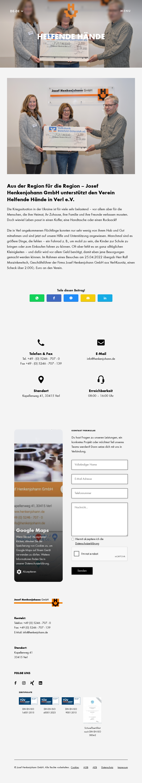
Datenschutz (107, 767)
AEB (95, 767)
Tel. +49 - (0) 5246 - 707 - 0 (41, 359)
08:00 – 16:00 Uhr (101, 396)
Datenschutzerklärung (87, 543)
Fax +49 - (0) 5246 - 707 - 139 (41, 363)
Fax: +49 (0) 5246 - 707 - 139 (32, 627)
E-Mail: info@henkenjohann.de (31, 632)
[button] (125, 11)
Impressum (123, 767)
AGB (85, 767)
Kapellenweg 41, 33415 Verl (41, 396)
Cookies (75, 767)
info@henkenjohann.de (101, 359)
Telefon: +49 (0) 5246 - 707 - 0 (32, 623)
